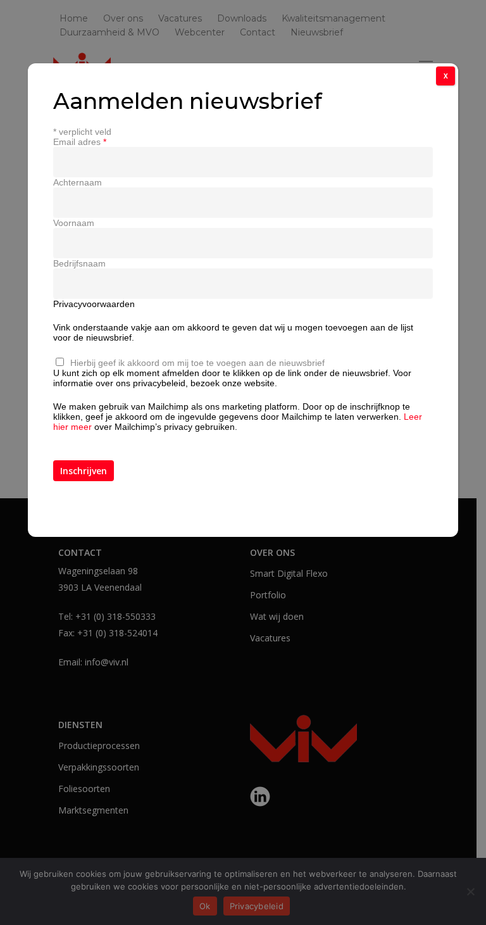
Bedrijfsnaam (79, 263)
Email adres (79, 142)
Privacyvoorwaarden (94, 304)
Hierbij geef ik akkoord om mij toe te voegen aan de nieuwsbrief (197, 363)
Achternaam (77, 182)
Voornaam (73, 223)
